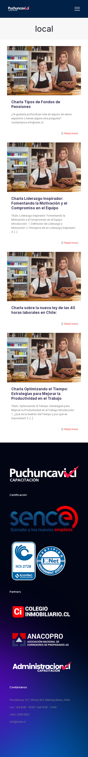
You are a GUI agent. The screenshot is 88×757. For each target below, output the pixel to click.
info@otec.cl (17, 721)
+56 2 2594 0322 (19, 714)
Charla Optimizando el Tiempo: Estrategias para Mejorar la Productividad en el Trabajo (39, 394)
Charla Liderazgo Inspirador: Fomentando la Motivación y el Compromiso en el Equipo (39, 203)
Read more (71, 133)
